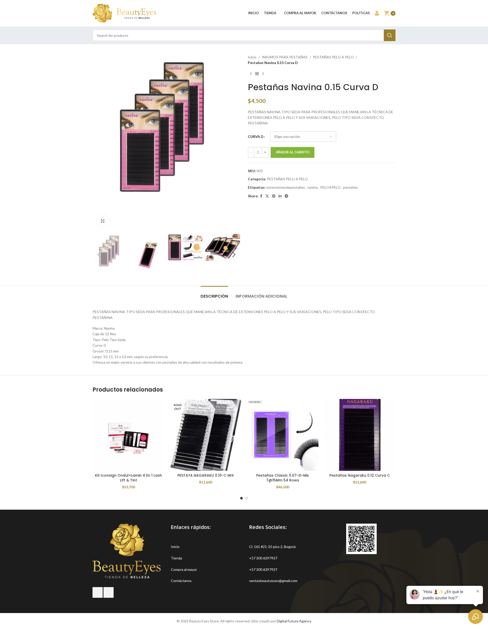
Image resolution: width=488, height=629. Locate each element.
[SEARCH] (389, 35)
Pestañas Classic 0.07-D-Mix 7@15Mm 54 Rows (282, 478)
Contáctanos (181, 580)
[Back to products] (257, 74)
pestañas (350, 187)
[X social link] (267, 196)
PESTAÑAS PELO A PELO (333, 57)
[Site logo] (124, 13)
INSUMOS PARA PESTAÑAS (285, 57)
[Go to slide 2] (246, 498)
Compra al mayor (184, 569)
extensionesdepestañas (285, 187)
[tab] (214, 293)
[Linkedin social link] (280, 196)
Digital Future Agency (294, 621)
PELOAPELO (330, 187)
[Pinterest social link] (273, 196)
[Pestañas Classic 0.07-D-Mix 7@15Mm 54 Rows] (282, 435)
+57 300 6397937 (263, 558)
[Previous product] (251, 74)
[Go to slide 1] (241, 498)
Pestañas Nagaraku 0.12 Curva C (359, 475)
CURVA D (256, 136)
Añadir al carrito (292, 152)
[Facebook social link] (261, 196)
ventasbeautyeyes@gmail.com (273, 580)
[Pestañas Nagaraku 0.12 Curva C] (359, 435)
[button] (99, 254)
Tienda (176, 558)
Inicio (252, 57)
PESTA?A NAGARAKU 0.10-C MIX (205, 475)
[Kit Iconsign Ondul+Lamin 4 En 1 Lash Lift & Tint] (128, 435)
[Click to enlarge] (102, 221)
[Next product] (263, 74)
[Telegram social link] (286, 196)
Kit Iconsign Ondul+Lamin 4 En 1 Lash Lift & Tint (128, 478)
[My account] (377, 13)
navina (313, 187)
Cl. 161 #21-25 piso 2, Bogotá (272, 546)
